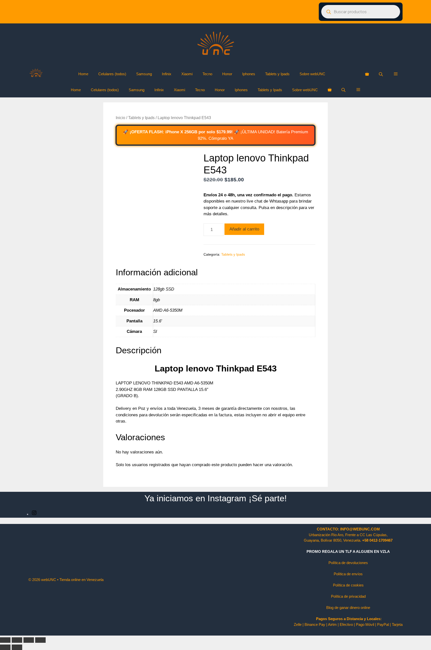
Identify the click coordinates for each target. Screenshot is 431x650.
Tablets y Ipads (277, 74)
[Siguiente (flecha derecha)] (17, 647)
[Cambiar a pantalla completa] (17, 640)
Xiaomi (187, 74)
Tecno (207, 74)
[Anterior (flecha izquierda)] (5, 647)
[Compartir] (28, 640)
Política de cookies (348, 585)
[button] (396, 74)
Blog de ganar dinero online (348, 607)
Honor (227, 74)
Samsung (144, 74)
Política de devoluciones (348, 563)
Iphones (248, 74)
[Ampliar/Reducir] (5, 640)
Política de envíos (348, 574)
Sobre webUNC (312, 74)
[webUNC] (35, 74)
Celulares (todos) (112, 74)
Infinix (166, 74)
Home (83, 74)
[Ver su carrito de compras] (367, 74)
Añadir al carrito (244, 229)
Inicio (120, 118)
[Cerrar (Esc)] (40, 640)
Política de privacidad (348, 596)
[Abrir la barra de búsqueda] (381, 74)
